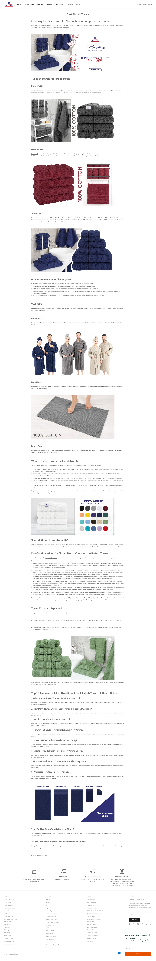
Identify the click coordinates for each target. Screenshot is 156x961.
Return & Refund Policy (93, 908)
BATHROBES (40, 4)
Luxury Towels (7, 911)
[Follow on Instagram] (138, 924)
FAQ (47, 908)
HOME (19, 4)
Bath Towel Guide (50, 928)
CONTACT (78, 4)
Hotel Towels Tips (8, 916)
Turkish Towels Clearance (52, 922)
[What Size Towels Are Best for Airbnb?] (72, 803)
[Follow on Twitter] (134, 924)
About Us (48, 899)
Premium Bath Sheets (51, 919)
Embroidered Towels (9, 941)
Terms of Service (91, 902)
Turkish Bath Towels (51, 942)
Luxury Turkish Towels (51, 913)
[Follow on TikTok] (150, 924)
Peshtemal (7, 927)
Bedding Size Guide (51, 936)
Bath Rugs (6, 930)
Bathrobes (6, 924)
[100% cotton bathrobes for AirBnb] (72, 353)
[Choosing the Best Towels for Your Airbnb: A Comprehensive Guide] (72, 52)
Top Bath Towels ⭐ (9, 899)
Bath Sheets (7, 932)
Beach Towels (7, 935)
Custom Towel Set (92, 932)
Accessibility (49, 911)
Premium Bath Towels (9, 908)
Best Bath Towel (50, 925)
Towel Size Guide (50, 930)
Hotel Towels (7, 913)
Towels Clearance (91, 924)
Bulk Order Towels (92, 927)
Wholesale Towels (8, 938)
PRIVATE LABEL (59, 4)
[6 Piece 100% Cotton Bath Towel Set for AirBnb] (72, 250)
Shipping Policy (91, 905)
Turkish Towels (8, 902)
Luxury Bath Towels (51, 916)
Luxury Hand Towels (9, 905)
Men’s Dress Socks (9, 944)
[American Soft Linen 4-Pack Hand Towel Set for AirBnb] (72, 184)
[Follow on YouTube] (146, 924)
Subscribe (138, 954)
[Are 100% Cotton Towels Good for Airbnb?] (72, 658)
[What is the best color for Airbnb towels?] (72, 516)
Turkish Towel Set (91, 938)
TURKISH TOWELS (29, 4)
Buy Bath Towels (91, 930)
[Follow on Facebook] (129, 924)
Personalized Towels (92, 935)
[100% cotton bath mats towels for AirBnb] (72, 417)
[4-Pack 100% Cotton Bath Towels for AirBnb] (72, 120)
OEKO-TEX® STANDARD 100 (95, 911)
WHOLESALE (69, 4)
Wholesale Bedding (50, 939)
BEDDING (49, 4)
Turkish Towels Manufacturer (94, 913)
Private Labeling (91, 916)
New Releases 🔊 (50, 933)
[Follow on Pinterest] (142, 924)
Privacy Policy (91, 899)
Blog (47, 905)
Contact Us (48, 902)
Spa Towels (90, 941)
